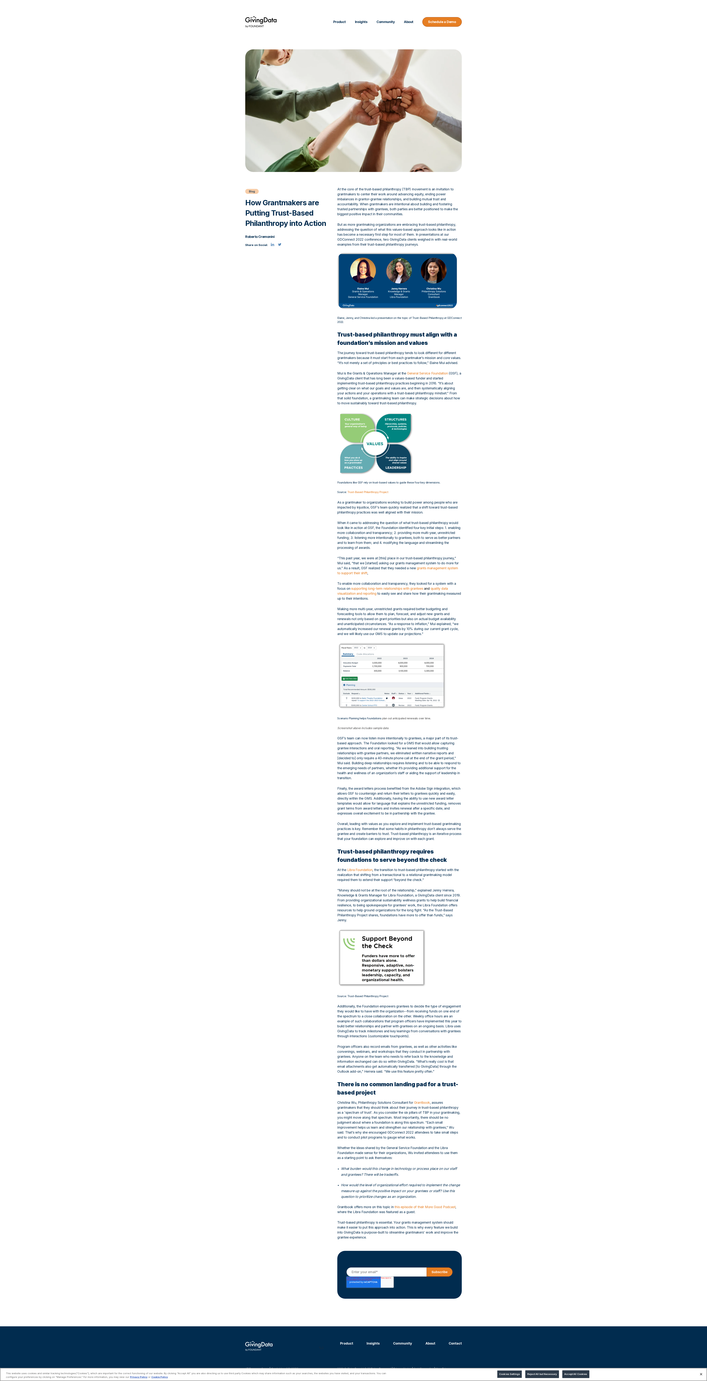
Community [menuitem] (386, 22)
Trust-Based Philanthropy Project (367, 492)
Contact (455, 1343)
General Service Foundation (427, 373)
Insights (373, 1343)
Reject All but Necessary (542, 1374)
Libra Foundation (359, 870)
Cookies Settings (509, 1374)
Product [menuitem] (339, 22)
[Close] (701, 1374)
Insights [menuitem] (361, 22)
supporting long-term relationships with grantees (387, 588)
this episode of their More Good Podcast (425, 1207)
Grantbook (422, 1102)
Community (402, 1343)
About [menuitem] (408, 22)
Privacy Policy (138, 1376)
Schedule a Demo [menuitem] (442, 22)
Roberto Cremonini (260, 237)
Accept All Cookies (575, 1374)
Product (346, 1343)
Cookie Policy (159, 1376)
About (430, 1343)
